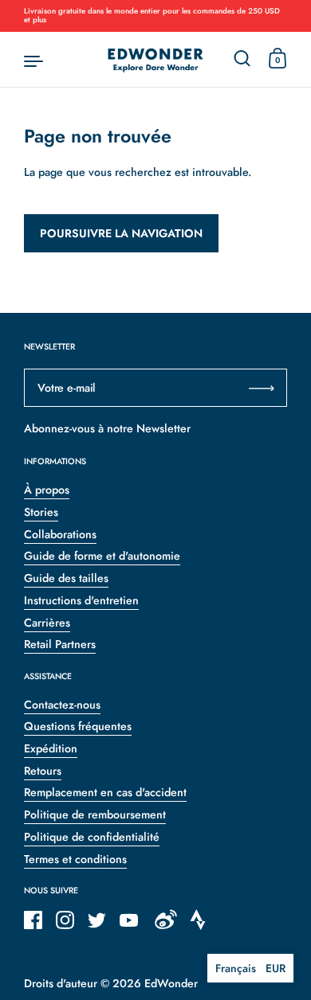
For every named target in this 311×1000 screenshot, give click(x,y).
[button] (250, 968)
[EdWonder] (155, 60)
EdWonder (171, 983)
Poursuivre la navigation (121, 233)
